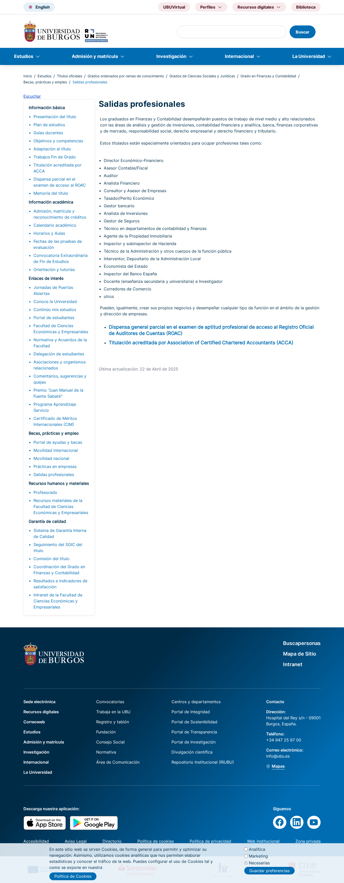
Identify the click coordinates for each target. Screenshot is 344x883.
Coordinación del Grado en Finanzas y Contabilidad (59, 569)
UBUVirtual (174, 7)
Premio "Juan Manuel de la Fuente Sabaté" (58, 393)
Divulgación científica (192, 752)
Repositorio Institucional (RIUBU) (202, 762)
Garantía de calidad (47, 521)
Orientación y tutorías (54, 269)
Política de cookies (155, 841)
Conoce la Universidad (55, 301)
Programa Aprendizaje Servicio (54, 407)
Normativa (106, 752)
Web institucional (263, 841)
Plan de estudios (49, 124)
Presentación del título (54, 116)
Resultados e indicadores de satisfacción (60, 583)
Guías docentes (48, 132)
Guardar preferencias (269, 870)
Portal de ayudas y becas (57, 442)
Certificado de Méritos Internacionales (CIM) (55, 421)
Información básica (47, 107)
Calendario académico (54, 225)
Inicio (27, 76)
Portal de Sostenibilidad (194, 721)
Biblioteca (306, 7)
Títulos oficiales (69, 76)
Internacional (239, 56)
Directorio (112, 841)
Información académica (51, 202)
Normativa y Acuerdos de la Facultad (60, 342)
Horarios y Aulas (49, 233)
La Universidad (308, 56)
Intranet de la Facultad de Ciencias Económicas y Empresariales (57, 600)
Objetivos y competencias (58, 140)
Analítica (257, 849)
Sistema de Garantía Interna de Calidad (59, 533)
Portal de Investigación (193, 741)
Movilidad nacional (51, 458)
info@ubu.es (278, 756)
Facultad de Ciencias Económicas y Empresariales (60, 328)
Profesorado (45, 492)
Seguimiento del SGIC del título (57, 547)
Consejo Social (110, 741)
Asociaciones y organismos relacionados (59, 364)
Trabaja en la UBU (113, 711)
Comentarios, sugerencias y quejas (59, 379)
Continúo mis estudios (54, 309)
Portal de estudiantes (53, 317)
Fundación (106, 731)
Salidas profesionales (53, 474)
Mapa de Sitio (299, 654)
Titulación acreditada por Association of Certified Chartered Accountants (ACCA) (201, 342)
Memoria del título (50, 193)
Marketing (258, 856)
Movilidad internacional (55, 450)
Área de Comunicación (118, 762)
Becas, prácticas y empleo (45, 82)
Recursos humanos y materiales (59, 483)
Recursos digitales (41, 711)
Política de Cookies (72, 876)
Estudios (23, 56)
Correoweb (34, 721)
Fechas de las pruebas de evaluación (57, 244)
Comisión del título (51, 558)
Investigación (171, 56)
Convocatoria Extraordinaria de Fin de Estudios (60, 258)
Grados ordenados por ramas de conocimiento (126, 76)
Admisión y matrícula (95, 56)
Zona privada (308, 841)
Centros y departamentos (196, 701)
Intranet (292, 664)
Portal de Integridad (190, 711)
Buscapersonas (302, 643)
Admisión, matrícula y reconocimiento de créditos (59, 214)
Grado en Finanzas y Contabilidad (268, 76)
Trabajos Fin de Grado (54, 156)
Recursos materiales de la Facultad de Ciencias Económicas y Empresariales (60, 506)
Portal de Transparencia (194, 731)
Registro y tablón (112, 721)
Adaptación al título (52, 148)
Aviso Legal (76, 841)
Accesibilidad (36, 841)
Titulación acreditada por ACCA (57, 168)
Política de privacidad (210, 841)
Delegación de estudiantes (58, 353)
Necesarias (259, 862)
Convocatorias (110, 701)
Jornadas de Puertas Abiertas (53, 290)
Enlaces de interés (46, 278)
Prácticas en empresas (55, 466)
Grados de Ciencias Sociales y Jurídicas (202, 76)
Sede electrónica (39, 701)
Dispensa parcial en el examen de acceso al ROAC (59, 182)
